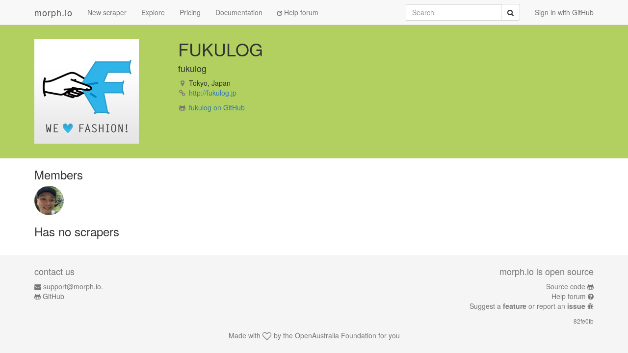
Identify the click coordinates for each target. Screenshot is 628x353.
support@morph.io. (73, 286)
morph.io (53, 12)
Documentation (238, 12)
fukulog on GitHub (217, 107)
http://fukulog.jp (212, 93)
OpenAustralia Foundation (335, 335)
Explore (153, 12)
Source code (565, 286)
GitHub (53, 296)
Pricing (190, 12)
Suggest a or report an (527, 306)
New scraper (107, 12)
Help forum (300, 12)
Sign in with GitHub (564, 12)
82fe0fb (584, 321)
